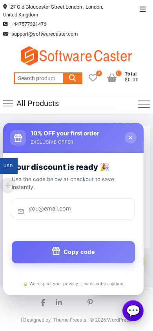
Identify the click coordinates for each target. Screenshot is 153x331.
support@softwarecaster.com (44, 34)
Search (72, 78)
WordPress (119, 320)
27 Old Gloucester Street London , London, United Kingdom (53, 11)
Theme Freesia (69, 320)
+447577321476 (27, 24)
